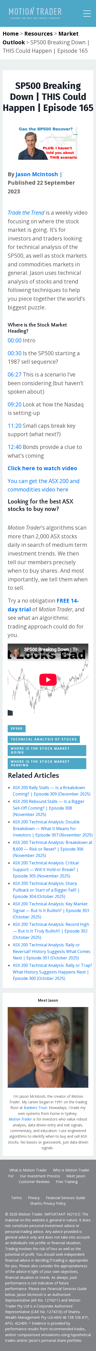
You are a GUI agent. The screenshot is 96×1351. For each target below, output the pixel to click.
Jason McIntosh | (38, 174)
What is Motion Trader (28, 1170)
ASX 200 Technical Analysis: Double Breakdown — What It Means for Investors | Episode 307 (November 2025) (53, 828)
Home (11, 33)
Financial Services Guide (65, 1197)
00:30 (15, 353)
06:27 (15, 374)
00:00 (15, 340)
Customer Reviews (34, 1181)
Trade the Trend (26, 212)
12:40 (15, 447)
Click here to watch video (42, 468)
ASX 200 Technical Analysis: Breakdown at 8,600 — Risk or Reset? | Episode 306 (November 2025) (52, 849)
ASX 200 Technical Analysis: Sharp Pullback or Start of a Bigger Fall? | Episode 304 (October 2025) (46, 890)
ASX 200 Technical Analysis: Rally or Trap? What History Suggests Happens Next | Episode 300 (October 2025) (52, 971)
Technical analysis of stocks (44, 739)
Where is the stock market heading (40, 763)
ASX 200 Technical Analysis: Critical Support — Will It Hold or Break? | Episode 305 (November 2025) (46, 869)
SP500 (17, 728)
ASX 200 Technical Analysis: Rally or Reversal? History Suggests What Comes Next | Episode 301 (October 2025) (51, 951)
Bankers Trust (35, 1107)
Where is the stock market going (40, 750)
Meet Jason (75, 1176)
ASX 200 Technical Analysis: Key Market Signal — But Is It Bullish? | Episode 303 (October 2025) (51, 910)
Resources (38, 33)
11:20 (15, 425)
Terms (16, 1197)
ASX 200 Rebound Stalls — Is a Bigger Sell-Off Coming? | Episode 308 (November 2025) (48, 808)
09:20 (15, 404)
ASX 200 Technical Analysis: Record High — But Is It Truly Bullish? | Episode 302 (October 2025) (51, 930)
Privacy (34, 1197)
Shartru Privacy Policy (48, 1203)
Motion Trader (20, 1119)
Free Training (67, 1181)
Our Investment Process (40, 1176)
